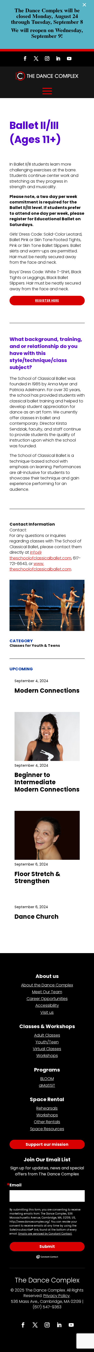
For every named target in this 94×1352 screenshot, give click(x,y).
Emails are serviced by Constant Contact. (45, 1234)
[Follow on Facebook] (25, 58)
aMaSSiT (47, 1085)
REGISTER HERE (47, 300)
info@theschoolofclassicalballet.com (40, 555)
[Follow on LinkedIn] (58, 58)
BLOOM (47, 1079)
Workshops (47, 1055)
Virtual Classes (47, 1049)
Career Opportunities (47, 999)
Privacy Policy (56, 1296)
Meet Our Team (47, 992)
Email (16, 1185)
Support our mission (47, 1144)
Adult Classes (47, 1035)
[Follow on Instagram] (47, 58)
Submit (47, 1246)
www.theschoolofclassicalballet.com (40, 566)
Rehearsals (47, 1108)
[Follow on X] (36, 58)
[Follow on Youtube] (69, 58)
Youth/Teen (47, 1042)
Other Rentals (47, 1122)
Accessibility (47, 1005)
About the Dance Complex (47, 985)
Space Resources (47, 1129)
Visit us (47, 1012)
